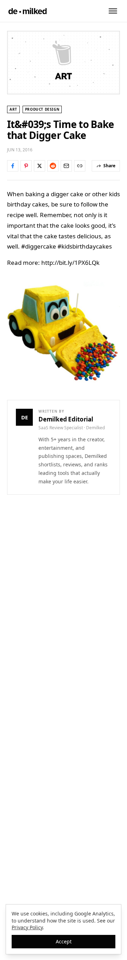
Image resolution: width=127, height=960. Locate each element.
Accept (64, 941)
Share (109, 166)
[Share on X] (39, 165)
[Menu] (113, 11)
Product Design (42, 109)
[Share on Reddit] (53, 165)
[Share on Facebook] (12, 165)
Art (13, 109)
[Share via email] (66, 165)
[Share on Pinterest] (26, 165)
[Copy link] (79, 165)
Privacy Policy (27, 927)
